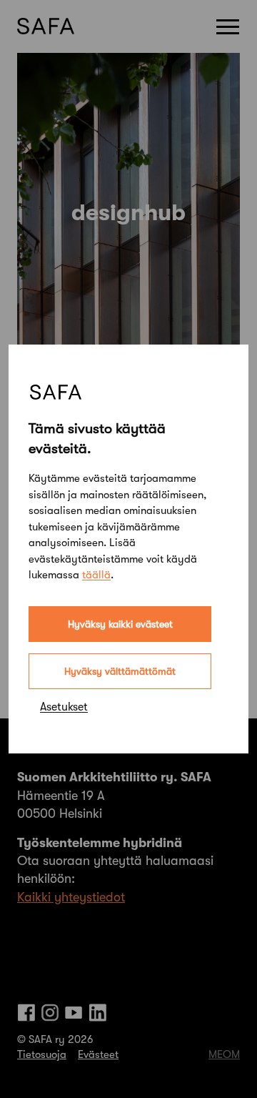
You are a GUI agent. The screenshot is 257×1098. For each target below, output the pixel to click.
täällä (96, 574)
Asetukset (64, 707)
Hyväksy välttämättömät (120, 671)
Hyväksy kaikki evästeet (120, 624)
